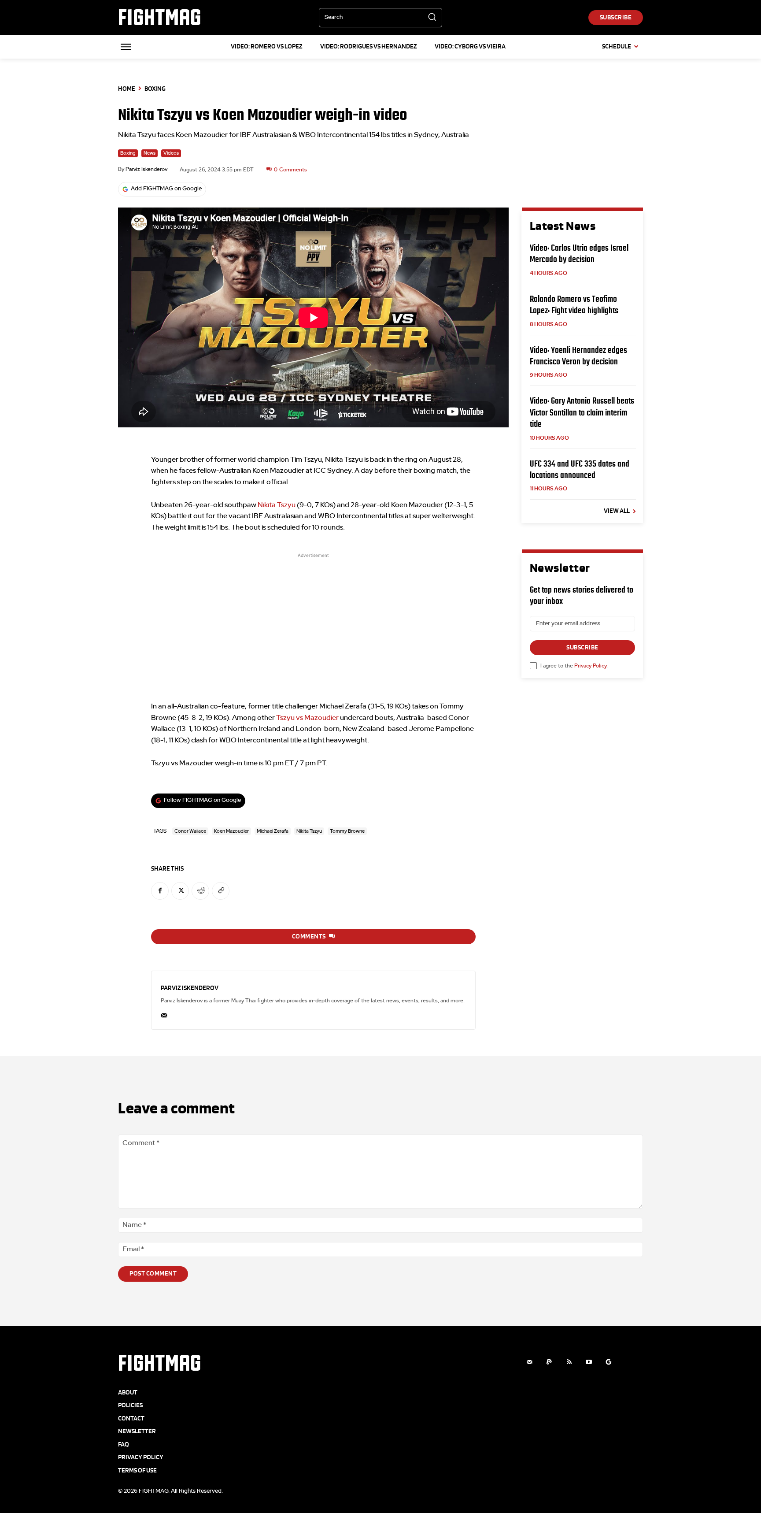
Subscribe (582, 647)
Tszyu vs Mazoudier (307, 717)
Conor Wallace (190, 831)
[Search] (432, 17)
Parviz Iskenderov (146, 169)
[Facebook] (160, 891)
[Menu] (126, 46)
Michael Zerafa (272, 831)
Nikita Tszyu (277, 504)
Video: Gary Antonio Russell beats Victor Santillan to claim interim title (582, 412)
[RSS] (569, 1362)
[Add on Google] (609, 1362)
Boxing (155, 89)
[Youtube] (589, 1362)
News (149, 153)
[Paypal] (549, 1362)
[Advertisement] (313, 621)
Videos (171, 153)
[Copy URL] (220, 891)
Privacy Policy (590, 665)
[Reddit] (200, 891)
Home (126, 89)
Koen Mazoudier (231, 831)
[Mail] (529, 1362)
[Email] (164, 1013)
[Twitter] (180, 891)
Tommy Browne (347, 831)
